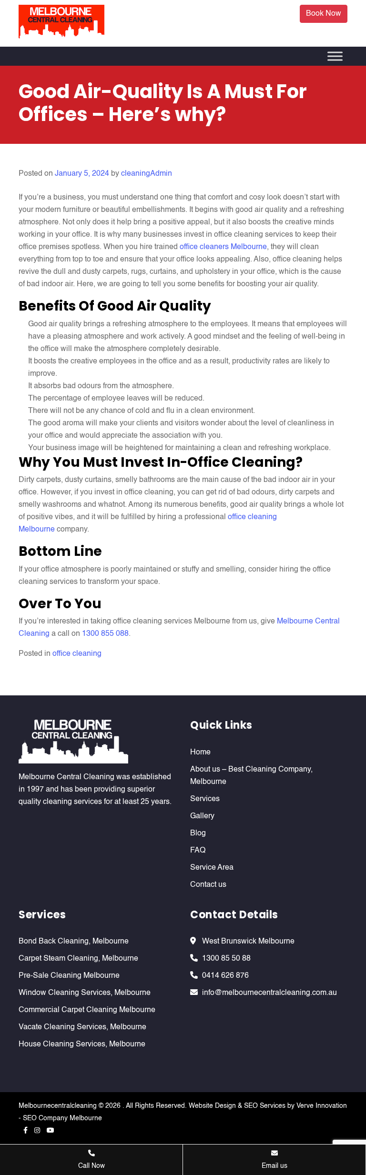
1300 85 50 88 (226, 959)
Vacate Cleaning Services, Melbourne (82, 1027)
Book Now (323, 14)
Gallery (202, 816)
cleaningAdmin (146, 174)
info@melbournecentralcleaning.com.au (269, 993)
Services (205, 799)
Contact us (208, 885)
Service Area (212, 868)
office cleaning (77, 654)
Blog (198, 833)
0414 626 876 (225, 976)
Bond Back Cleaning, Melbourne (74, 941)
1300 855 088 (105, 634)
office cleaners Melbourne (223, 247)
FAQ (197, 850)
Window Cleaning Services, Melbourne (85, 993)
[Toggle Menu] (335, 55)
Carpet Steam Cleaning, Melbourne (78, 959)
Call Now (91, 1166)
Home (200, 752)
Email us (274, 1166)
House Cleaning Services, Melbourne (82, 1044)
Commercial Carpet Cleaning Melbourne (87, 1010)
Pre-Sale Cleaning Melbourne (69, 976)
